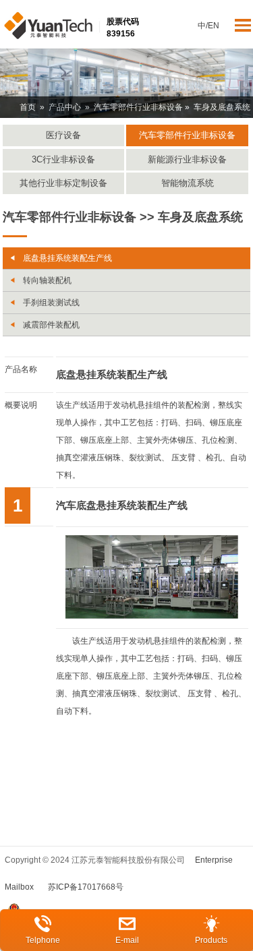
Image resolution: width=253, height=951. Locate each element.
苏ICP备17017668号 (85, 887)
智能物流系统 (187, 183)
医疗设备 (63, 135)
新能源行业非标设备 (187, 159)
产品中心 (65, 107)
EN (213, 25)
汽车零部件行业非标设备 (138, 107)
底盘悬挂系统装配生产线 (67, 258)
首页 (28, 107)
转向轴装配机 (47, 280)
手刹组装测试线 (51, 302)
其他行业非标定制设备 (63, 183)
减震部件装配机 (51, 325)
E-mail (127, 940)
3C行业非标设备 (63, 159)
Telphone (43, 940)
